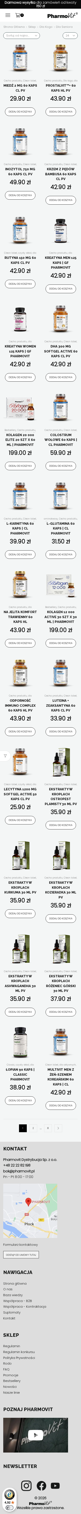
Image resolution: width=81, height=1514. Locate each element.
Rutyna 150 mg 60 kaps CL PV (20, 260)
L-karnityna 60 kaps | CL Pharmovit (20, 528)
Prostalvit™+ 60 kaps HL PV (61, 88)
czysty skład (25, 253)
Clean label (29, 80)
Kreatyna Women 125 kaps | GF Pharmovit (20, 351)
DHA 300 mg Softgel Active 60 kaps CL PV (61, 351)
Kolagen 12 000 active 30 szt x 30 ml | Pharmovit (60, 617)
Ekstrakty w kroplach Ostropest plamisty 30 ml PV (61, 796)
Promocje (10, 1375)
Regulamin (11, 1346)
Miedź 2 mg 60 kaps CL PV (20, 88)
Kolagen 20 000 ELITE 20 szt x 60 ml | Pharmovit (20, 440)
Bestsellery (10, 430)
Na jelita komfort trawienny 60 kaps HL (20, 617)
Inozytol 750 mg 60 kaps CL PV (20, 171)
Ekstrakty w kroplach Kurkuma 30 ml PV (20, 887)
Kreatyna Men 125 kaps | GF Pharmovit (60, 263)
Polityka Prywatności (19, 1357)
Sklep (32, 27)
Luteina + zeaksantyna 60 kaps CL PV (60, 705)
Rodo (7, 1363)
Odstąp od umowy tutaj (21, 1255)
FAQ (6, 1369)
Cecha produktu (13, 80)
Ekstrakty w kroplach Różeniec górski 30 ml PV (61, 983)
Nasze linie (11, 1392)
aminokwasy (51, 518)
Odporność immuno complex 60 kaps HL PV (20, 705)
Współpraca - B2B (17, 1301)
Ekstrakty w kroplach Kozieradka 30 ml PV (60, 890)
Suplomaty (12, 1312)
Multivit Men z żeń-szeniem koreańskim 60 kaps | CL (61, 1077)
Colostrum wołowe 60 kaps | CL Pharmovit (60, 440)
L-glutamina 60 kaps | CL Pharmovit (61, 528)
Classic (11, 1064)
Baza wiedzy (13, 1295)
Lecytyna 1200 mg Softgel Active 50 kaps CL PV (20, 794)
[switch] (9, 1507)
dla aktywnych (67, 1064)
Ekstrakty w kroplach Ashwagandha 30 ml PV (20, 983)
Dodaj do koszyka (20, 111)
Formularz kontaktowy (20, 1244)
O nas (8, 1289)
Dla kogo (46, 27)
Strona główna (14, 27)
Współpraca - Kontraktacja (24, 1306)
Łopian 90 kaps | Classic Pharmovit (20, 1074)
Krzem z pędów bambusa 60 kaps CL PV (60, 174)
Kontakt (9, 1318)
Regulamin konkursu (19, 1352)
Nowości (10, 1386)
